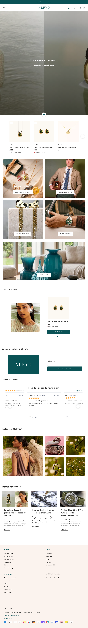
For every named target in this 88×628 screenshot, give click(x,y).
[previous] (5, 136)
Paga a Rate (7, 562)
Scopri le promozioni (22, 192)
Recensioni (49, 556)
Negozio (48, 562)
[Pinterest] (54, 578)
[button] (10, 406)
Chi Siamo (49, 553)
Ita (63, 8)
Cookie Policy (8, 592)
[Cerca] (80, 8)
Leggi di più (7, 529)
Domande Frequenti (9, 568)
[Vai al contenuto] (44, 114)
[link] (44, 416)
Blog (47, 559)
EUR (69, 8)
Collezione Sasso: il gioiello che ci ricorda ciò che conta (15, 513)
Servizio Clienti (8, 553)
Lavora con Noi (50, 565)
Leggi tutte (78, 391)
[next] (83, 136)
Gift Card (51, 361)
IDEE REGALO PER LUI (65, 192)
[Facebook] (46, 578)
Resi (5, 583)
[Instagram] (50, 578)
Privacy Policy (8, 589)
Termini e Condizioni (10, 578)
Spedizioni (7, 580)
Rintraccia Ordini (8, 556)
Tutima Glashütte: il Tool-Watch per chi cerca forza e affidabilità (72, 513)
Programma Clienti (9, 559)
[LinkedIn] (58, 578)
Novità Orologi (65, 233)
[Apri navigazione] (4, 8)
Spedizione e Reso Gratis (44, 2)
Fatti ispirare (58, 331)
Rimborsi (6, 586)
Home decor (44, 275)
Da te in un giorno (22, 233)
